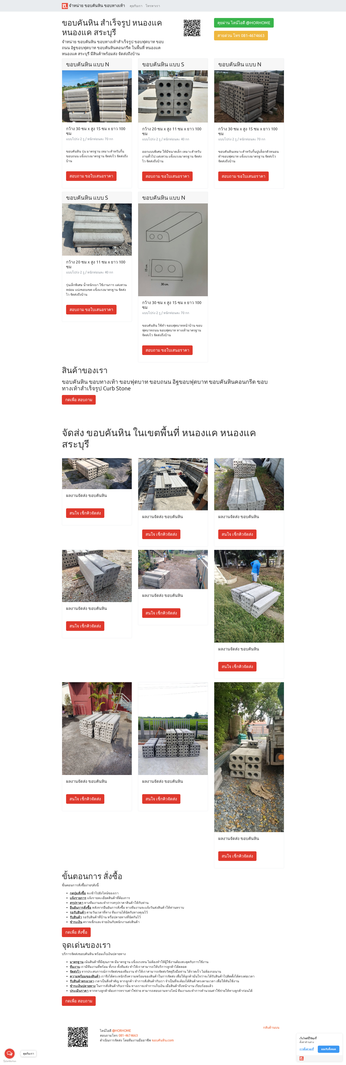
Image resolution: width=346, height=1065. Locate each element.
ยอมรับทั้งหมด (328, 1049)
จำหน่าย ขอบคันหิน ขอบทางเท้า (96, 5)
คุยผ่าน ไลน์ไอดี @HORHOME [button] (243, 22)
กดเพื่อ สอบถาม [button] (78, 399)
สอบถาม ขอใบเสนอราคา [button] (91, 176)
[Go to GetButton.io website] (9, 1061)
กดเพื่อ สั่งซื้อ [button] (76, 932)
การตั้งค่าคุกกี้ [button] (307, 1049)
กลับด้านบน (271, 1027)
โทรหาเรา (153, 6)
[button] (192, 27)
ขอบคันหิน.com (163, 1040)
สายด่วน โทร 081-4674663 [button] (241, 35)
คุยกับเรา (136, 6)
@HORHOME (121, 1030)
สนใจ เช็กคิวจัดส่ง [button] (85, 513)
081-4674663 (128, 1035)
